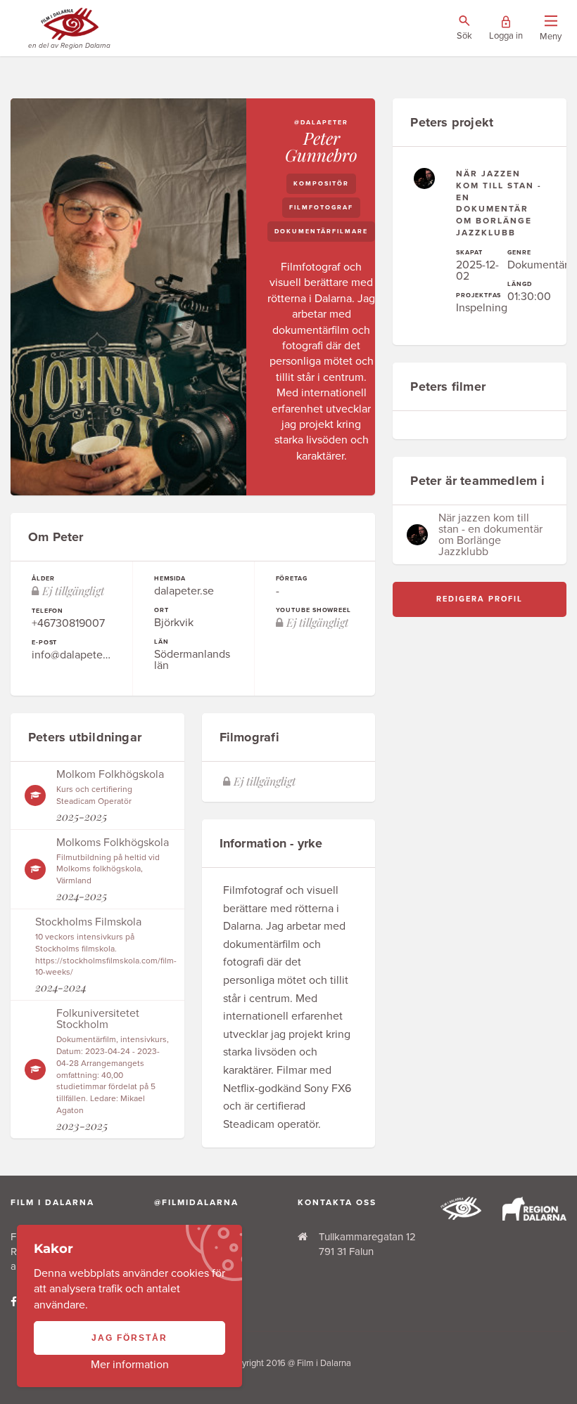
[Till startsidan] (460, 1216)
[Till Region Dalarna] (534, 1217)
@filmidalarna (196, 1202)
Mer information (130, 1365)
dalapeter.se (184, 591)
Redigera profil (479, 599)
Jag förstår (129, 1338)
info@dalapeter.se (76, 655)
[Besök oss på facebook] (14, 1302)
